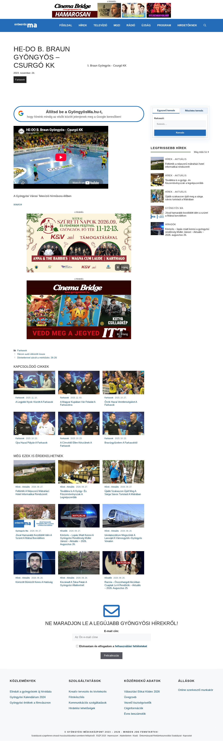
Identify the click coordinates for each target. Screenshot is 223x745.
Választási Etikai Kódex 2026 (142, 691)
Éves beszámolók (135, 713)
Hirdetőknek (187, 25)
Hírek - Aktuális (176, 159)
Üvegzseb (130, 697)
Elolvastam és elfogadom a (113, 646)
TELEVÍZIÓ (100, 25)
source (18, 204)
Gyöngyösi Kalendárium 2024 (28, 697)
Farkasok (20, 79)
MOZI (117, 25)
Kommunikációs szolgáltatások (88, 702)
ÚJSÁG (146, 25)
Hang (124, 267)
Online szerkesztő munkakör (195, 690)
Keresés (180, 132)
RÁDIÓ (131, 25)
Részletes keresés (194, 110)
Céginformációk (133, 708)
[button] (204, 25)
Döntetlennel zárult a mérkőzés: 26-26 (37, 357)
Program (164, 25)
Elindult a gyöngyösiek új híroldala (30, 691)
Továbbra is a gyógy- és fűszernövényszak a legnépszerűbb (184, 181)
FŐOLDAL (65, 25)
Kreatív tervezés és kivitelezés (88, 691)
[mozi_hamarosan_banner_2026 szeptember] (111, 16)
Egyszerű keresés (166, 110)
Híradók (170, 224)
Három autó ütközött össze (31, 354)
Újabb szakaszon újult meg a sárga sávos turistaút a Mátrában (184, 198)
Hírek (83, 25)
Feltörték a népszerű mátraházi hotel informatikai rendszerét (184, 165)
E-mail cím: (111, 631)
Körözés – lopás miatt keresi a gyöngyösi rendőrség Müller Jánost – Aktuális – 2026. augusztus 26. (187, 231)
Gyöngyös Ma (174, 208)
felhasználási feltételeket (131, 646)
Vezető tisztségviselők (137, 702)
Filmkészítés (76, 697)
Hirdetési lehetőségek (82, 708)
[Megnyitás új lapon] (79, 243)
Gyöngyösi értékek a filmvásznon (30, 702)
